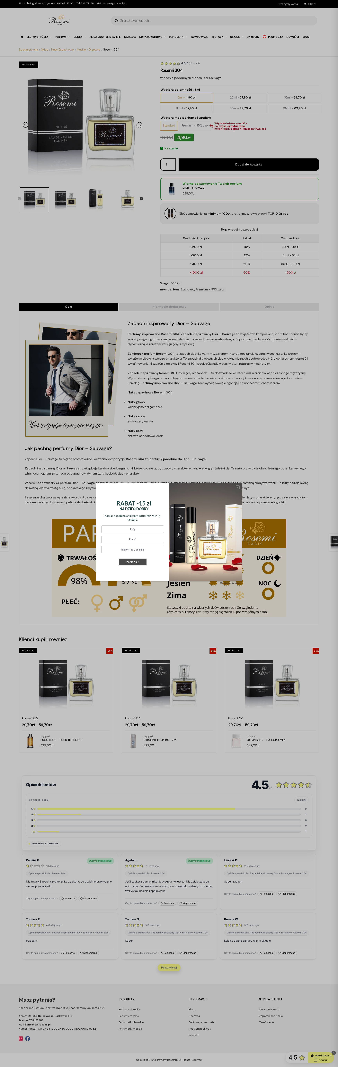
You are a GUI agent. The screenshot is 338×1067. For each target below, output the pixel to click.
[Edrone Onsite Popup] (169, 533)
